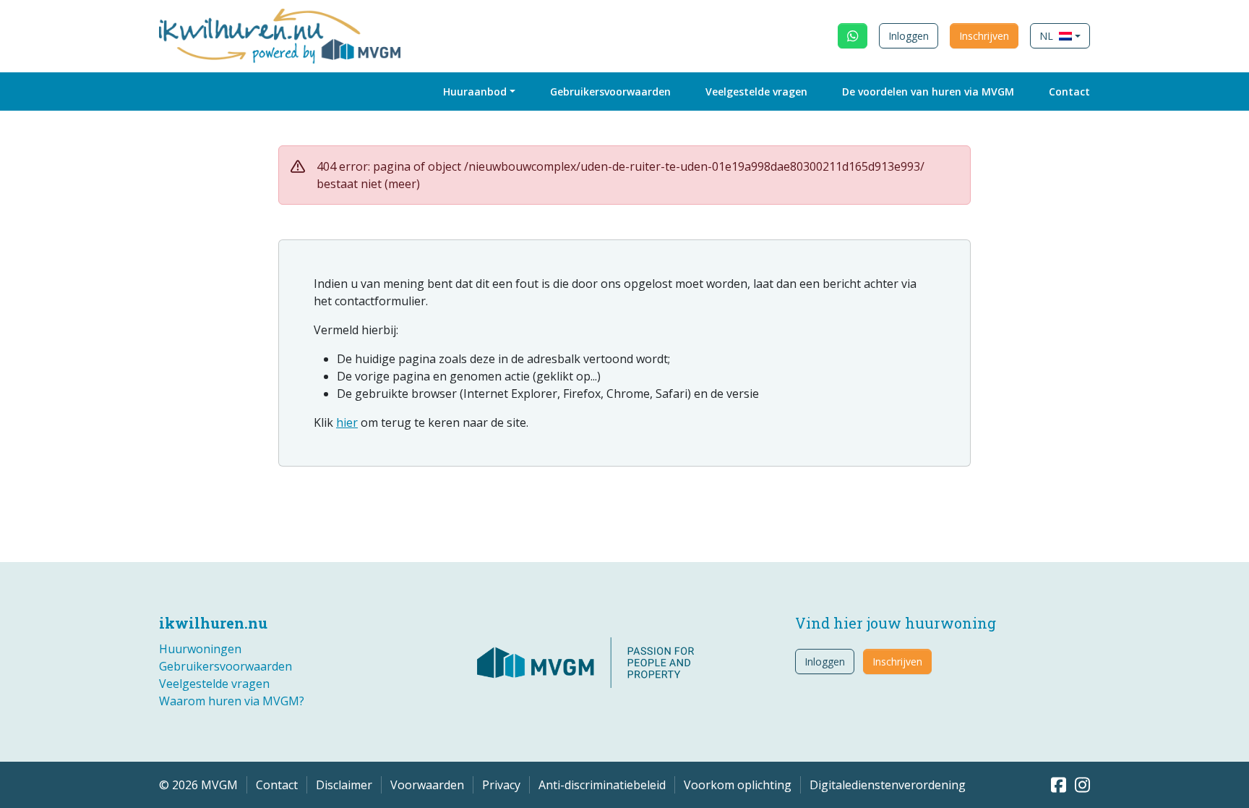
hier (347, 422)
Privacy (501, 785)
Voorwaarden (427, 785)
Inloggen (908, 36)
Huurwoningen (200, 649)
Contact (1069, 91)
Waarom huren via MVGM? (231, 701)
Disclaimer (344, 785)
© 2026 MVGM (198, 785)
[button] (1060, 35)
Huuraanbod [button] (475, 91)
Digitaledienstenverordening (888, 785)
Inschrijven (984, 36)
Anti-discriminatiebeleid (602, 785)
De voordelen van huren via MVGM (928, 91)
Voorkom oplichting (737, 785)
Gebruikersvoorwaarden (610, 91)
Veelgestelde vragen (756, 91)
